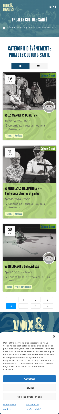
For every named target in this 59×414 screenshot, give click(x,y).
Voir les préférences (29, 396)
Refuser (29, 387)
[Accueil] (4, 27)
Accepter (29, 378)
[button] (54, 336)
